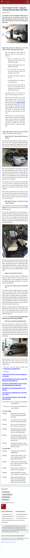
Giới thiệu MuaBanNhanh (21, 514)
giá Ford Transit (21, 102)
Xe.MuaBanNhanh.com (7, 514)
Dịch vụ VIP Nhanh (20, 520)
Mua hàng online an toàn (21, 518)
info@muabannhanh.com (10, 542)
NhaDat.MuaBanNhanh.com (8, 516)
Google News (4, 522)
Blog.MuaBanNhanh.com (7, 518)
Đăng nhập (27, 1)
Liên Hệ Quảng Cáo (20, 516)
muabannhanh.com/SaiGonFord (12, 368)
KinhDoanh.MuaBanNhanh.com (8, 520)
